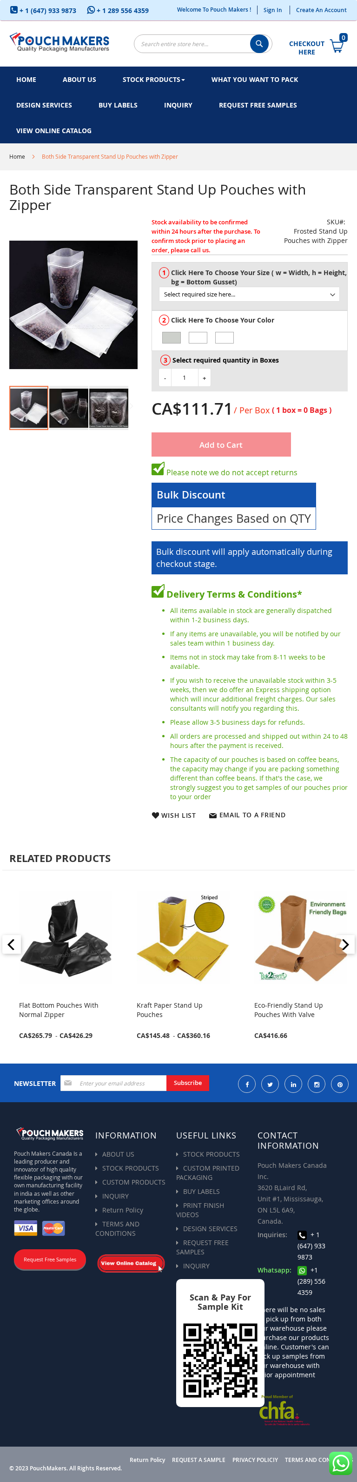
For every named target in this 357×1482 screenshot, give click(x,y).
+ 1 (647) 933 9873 (47, 10)
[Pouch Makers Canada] (59, 41)
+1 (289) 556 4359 (311, 1281)
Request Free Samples (50, 1259)
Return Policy (122, 1210)
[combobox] (203, 43)
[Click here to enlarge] (73, 304)
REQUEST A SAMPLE (198, 1460)
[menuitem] (26, 79)
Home (17, 156)
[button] (69, 408)
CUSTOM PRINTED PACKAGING (207, 1173)
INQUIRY (115, 1196)
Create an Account (321, 10)
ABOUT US (118, 1154)
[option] (171, 338)
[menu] (178, 105)
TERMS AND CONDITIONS (117, 1228)
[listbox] (253, 290)
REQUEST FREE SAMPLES (202, 1247)
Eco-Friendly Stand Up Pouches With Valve (288, 1010)
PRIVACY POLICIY (255, 1460)
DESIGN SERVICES (210, 1228)
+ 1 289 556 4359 (122, 10)
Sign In (273, 10)
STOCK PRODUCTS (130, 1168)
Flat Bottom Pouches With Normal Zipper (59, 1010)
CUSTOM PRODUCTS (133, 1182)
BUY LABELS (201, 1191)
